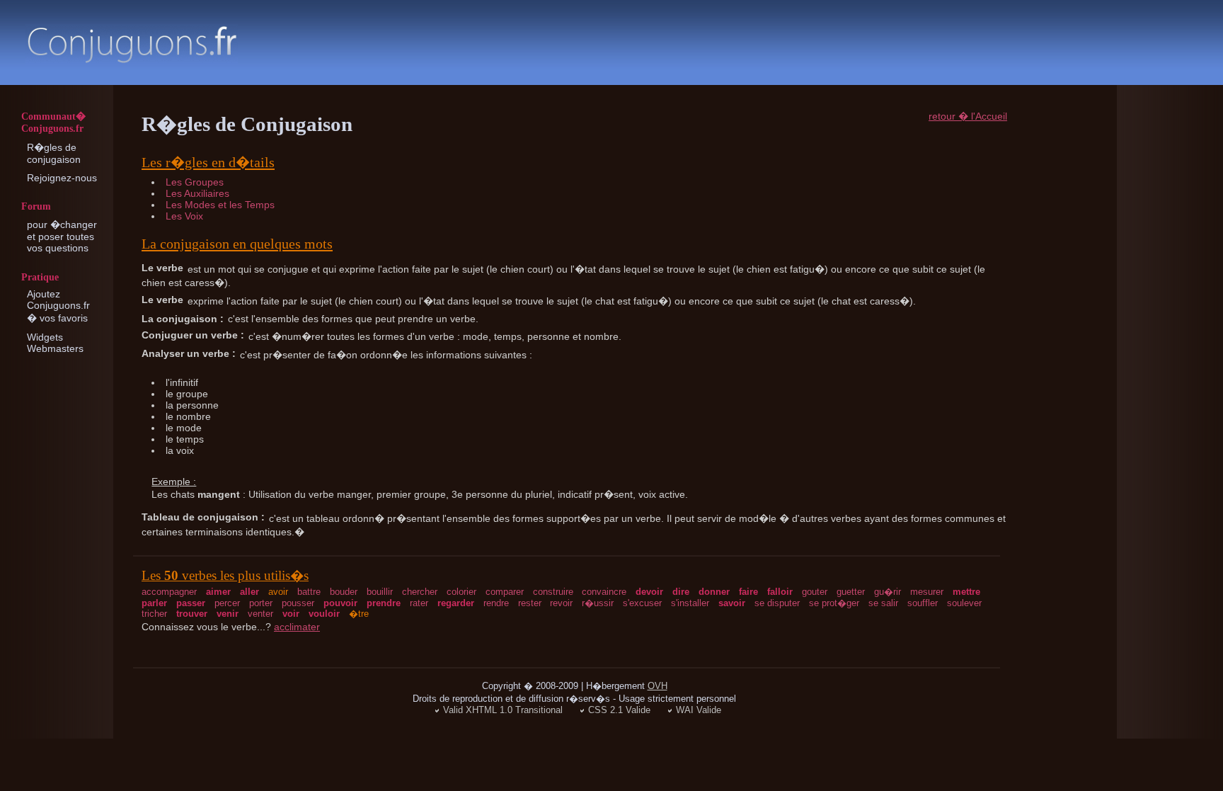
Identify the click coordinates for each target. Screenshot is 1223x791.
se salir (883, 603)
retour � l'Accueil (968, 116)
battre (309, 591)
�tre (359, 613)
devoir (649, 591)
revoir (561, 603)
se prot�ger (834, 603)
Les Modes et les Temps (220, 204)
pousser (298, 603)
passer (190, 603)
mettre (966, 591)
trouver (191, 613)
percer (227, 603)
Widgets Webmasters (55, 342)
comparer (505, 591)
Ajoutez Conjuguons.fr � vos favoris (58, 306)
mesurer (926, 591)
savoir (731, 603)
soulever (964, 603)
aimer (218, 591)
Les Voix (184, 216)
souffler (922, 603)
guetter (851, 591)
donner (714, 591)
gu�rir (887, 591)
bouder (343, 591)
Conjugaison (131, 44)
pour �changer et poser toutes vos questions (62, 236)
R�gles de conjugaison (54, 153)
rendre (496, 603)
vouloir (324, 613)
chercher (419, 591)
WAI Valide (698, 710)
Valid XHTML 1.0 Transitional (503, 710)
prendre (384, 603)
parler (154, 603)
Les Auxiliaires (197, 193)
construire (553, 591)
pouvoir (340, 603)
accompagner (169, 591)
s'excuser (642, 603)
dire (680, 591)
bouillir (380, 591)
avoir (278, 591)
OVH (657, 686)
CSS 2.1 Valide (619, 710)
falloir (780, 591)
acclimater (297, 626)
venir (228, 613)
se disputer (777, 603)
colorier (461, 591)
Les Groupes (195, 182)
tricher (154, 613)
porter (260, 603)
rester (529, 603)
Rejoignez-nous (62, 177)
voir (290, 613)
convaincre (604, 591)
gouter (814, 591)
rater (419, 603)
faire (748, 591)
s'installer (690, 603)
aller (249, 591)
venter (260, 613)
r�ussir (598, 603)
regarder (455, 603)
